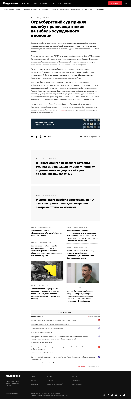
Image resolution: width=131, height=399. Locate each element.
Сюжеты (35, 3)
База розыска (77, 384)
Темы (33, 376)
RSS (50, 376)
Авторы (33, 380)
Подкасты (67, 3)
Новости (25, 3)
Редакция (34, 384)
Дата (59, 3)
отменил (62, 110)
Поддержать (115, 3)
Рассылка (50, 380)
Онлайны (43, 3)
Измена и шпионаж (30, 9)
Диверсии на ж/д (77, 9)
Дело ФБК (88, 9)
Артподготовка (44, 9)
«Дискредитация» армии (60, 9)
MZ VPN (74, 376)
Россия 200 (76, 380)
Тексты (52, 3)
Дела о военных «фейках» (12, 9)
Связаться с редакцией (91, 136)
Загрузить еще (65, 312)
